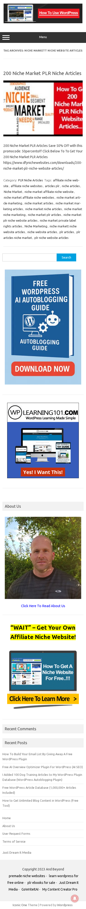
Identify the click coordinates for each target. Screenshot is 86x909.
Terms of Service (14, 841)
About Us (8, 826)
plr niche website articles (51, 237)
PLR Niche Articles (30, 180)
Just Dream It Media (16, 852)
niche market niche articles (43, 209)
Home (6, 818)
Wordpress (65, 905)
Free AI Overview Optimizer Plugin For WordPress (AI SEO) (42, 767)
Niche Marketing (36, 226)
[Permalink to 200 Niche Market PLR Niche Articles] (43, 135)
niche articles (71, 186)
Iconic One (20, 905)
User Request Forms (16, 833)
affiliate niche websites (27, 186)
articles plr (52, 186)
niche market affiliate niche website (49, 191)
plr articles (66, 232)
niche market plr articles (44, 214)
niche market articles (39, 203)
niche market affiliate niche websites (29, 197)
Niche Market (13, 191)
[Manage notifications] (75, 898)
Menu (43, 37)
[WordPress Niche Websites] (43, 22)
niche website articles (42, 232)
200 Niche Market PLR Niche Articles (42, 73)
